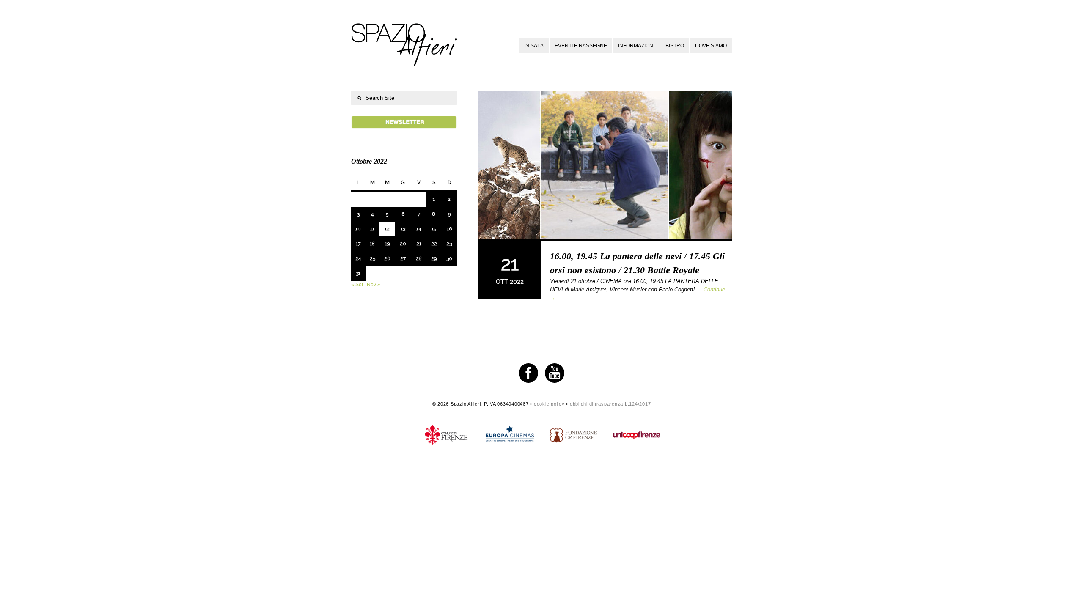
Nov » (373, 285)
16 (449, 229)
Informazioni (636, 45)
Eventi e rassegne (581, 45)
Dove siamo (711, 45)
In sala (534, 45)
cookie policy (549, 403)
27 (403, 258)
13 (403, 229)
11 (372, 229)
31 (358, 273)
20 (403, 244)
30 (449, 258)
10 (358, 229)
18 (372, 244)
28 (419, 258)
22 (434, 244)
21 (418, 244)
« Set (357, 285)
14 (418, 229)
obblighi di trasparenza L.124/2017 (610, 403)
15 (434, 229)
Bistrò (674, 45)
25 (372, 258)
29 (434, 258)
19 (387, 244)
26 (387, 258)
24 (358, 258)
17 (358, 244)
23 (449, 244)
